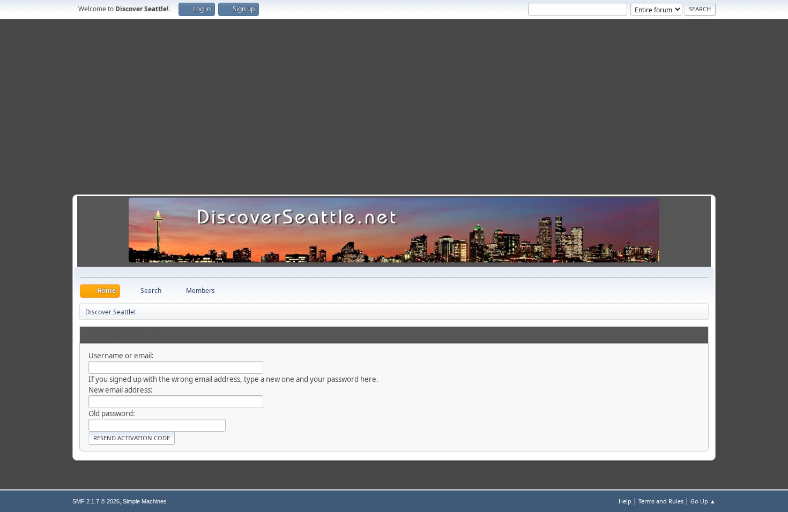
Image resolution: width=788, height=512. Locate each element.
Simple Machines (145, 501)
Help (625, 501)
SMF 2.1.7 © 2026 (96, 501)
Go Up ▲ (703, 501)
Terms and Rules (660, 501)
